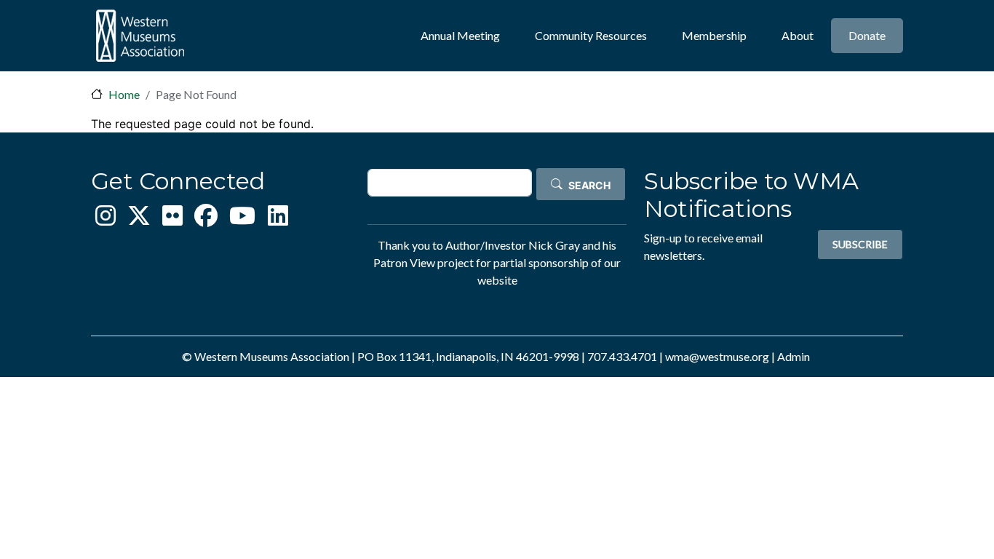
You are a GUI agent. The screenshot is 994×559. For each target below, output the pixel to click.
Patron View (404, 262)
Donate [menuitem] (867, 35)
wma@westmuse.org (717, 356)
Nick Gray (554, 245)
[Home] (139, 36)
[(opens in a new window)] (105, 219)
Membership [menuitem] (714, 35)
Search (589, 185)
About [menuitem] (798, 35)
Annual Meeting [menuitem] (460, 35)
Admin (793, 356)
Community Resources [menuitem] (591, 35)
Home (124, 94)
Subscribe (860, 244)
